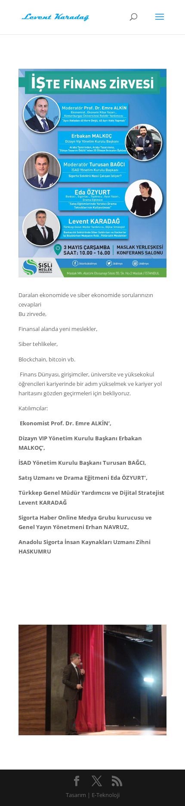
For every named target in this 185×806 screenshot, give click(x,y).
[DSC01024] (92, 733)
